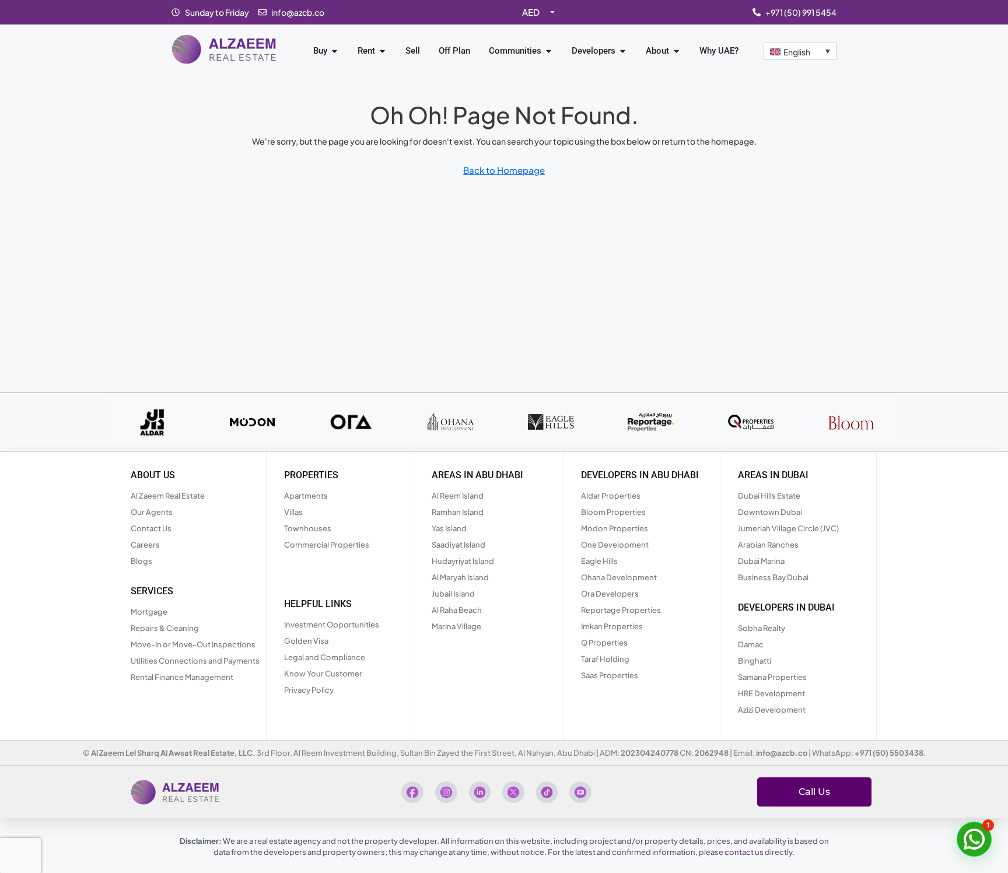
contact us (744, 852)
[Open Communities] (548, 51)
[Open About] (676, 51)
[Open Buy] (334, 51)
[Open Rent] (382, 51)
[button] (974, 839)
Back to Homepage (504, 170)
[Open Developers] (622, 51)
